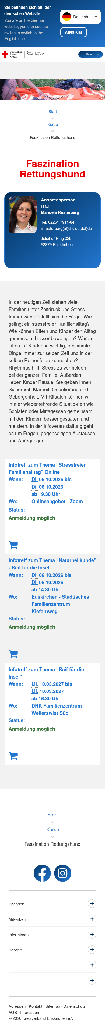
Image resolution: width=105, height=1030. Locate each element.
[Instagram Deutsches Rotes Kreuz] (62, 873)
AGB (13, 1012)
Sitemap (53, 1006)
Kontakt (35, 1006)
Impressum (30, 1012)
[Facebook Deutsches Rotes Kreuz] (42, 873)
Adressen (17, 1006)
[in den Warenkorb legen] (13, 544)
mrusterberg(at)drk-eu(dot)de (66, 228)
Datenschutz (74, 1006)
